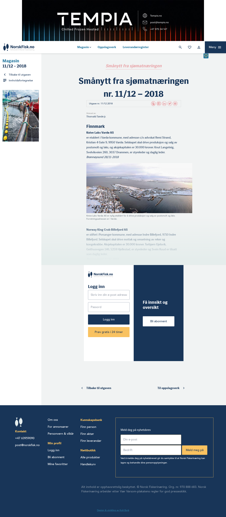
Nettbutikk (88, 450)
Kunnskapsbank (91, 420)
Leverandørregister (136, 47)
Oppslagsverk (107, 47)
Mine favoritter (189, 47)
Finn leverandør (90, 441)
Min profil (54, 443)
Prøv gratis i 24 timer (109, 332)
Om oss (53, 420)
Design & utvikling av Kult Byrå (113, 510)
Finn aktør (87, 434)
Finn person (88, 427)
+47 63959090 (24, 438)
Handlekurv (88, 464)
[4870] (205, 55)
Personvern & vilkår (61, 433)
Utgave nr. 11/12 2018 (101, 103)
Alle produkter (90, 457)
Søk (179, 47)
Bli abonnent (158, 321)
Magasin (83, 47)
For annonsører (58, 427)
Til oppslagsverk (169, 388)
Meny (212, 47)
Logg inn (198, 47)
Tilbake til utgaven (20, 74)
